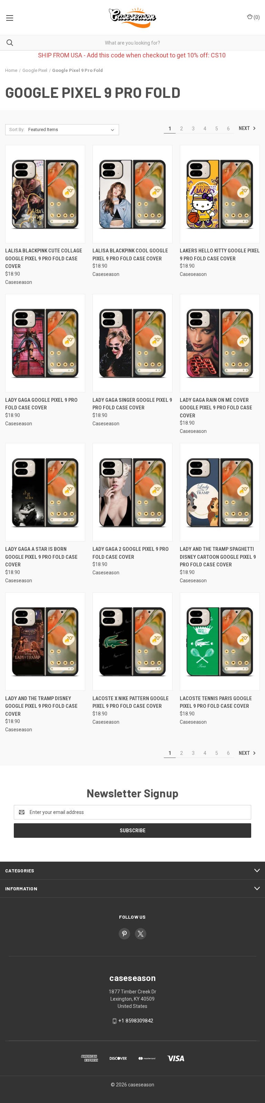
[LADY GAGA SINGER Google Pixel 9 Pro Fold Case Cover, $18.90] (132, 343)
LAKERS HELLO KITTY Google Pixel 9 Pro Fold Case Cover (220, 255)
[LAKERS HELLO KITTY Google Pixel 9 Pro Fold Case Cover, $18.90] (219, 194)
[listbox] (72, 129)
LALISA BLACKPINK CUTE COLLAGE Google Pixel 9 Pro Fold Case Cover (43, 258)
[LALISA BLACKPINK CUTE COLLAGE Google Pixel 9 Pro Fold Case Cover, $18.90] (45, 194)
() (256, 17)
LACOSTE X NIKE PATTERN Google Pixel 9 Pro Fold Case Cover (130, 702)
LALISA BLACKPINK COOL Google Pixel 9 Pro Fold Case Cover (130, 255)
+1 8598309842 (135, 1021)
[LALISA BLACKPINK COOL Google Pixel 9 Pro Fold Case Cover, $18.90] (132, 194)
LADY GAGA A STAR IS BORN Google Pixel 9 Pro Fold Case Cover (41, 557)
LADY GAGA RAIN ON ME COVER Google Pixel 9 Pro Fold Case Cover (216, 408)
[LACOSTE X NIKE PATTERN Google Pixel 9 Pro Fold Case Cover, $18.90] (132, 641)
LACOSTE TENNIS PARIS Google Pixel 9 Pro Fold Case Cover (216, 702)
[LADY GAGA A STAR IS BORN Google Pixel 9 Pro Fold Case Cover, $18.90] (45, 492)
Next (245, 128)
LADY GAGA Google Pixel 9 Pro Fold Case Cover (41, 404)
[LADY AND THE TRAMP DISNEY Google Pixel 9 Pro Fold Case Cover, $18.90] (45, 641)
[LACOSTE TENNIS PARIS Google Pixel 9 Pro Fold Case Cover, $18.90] (219, 641)
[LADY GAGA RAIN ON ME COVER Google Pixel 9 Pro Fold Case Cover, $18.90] (219, 343)
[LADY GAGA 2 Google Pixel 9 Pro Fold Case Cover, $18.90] (132, 492)
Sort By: (16, 129)
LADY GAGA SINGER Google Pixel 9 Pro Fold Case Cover (132, 404)
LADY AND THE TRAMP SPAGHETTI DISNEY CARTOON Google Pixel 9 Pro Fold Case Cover (218, 557)
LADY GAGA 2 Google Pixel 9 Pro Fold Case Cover (130, 553)
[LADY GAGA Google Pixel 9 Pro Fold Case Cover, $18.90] (45, 343)
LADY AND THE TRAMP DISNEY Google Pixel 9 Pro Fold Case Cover (41, 706)
